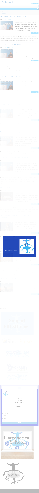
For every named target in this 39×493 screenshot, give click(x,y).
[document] (19, 246)
